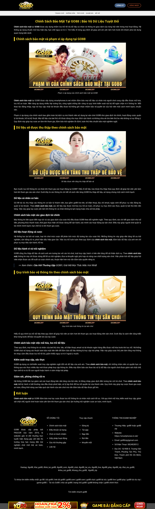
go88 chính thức (111, 482)
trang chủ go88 (80, 482)
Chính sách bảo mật (57, 425)
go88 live (112, 479)
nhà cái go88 (66, 482)
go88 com (80, 479)
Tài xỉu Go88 (54, 482)
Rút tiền (85, 438)
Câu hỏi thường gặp (57, 442)
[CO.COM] (26, 5)
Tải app (85, 430)
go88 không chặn (95, 482)
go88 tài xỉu (101, 479)
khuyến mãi (87, 442)
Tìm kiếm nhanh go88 (77, 492)
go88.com (70, 479)
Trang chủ (59, 13)
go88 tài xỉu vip (133, 479)
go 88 (42, 479)
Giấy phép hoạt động (58, 438)
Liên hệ (52, 447)
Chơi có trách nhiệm (57, 434)
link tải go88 (59, 479)
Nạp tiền (85, 434)
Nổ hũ (97, 13)
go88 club (90, 479)
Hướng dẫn (70, 13)
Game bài (89, 13)
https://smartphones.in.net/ (126, 436)
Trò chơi (80, 13)
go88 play (121, 479)
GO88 (16, 429)
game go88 (41, 482)
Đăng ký (85, 425)
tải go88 (49, 479)
